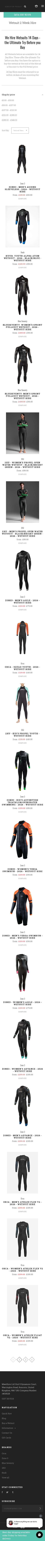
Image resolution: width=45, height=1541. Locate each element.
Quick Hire (7, 1413)
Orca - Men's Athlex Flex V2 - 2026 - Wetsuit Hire (22, 1203)
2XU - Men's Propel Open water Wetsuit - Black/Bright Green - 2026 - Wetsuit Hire (22, 533)
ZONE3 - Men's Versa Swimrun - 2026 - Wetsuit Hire (22, 936)
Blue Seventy (8, 1463)
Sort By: (5, 130)
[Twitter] (7, 1492)
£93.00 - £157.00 (9, 105)
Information (8, 1428)
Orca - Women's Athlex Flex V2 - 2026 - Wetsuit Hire (22, 1269)
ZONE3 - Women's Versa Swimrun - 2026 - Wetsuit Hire (23, 870)
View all (5, 1477)
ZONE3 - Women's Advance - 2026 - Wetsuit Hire (22, 1070)
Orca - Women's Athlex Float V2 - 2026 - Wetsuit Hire (22, 1336)
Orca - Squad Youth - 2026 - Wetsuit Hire (22, 668)
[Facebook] (2, 1492)
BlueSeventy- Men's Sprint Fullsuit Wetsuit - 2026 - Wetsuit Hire (22, 396)
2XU (4, 1468)
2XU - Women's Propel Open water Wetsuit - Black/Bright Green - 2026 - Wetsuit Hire (22, 464)
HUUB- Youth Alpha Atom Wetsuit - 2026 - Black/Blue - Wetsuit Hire (22, 258)
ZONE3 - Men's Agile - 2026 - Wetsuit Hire (22, 601)
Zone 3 (5, 1458)
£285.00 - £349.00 (9, 120)
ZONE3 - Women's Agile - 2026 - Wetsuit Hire (22, 1003)
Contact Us (7, 1433)
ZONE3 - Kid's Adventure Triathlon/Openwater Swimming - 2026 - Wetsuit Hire (22, 802)
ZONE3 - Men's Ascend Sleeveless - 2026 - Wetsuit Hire (22, 189)
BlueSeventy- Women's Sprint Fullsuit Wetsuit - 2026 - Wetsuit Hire (22, 327)
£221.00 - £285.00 (9, 115)
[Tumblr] (13, 1492)
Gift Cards (6, 1437)
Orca (4, 1453)
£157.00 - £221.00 (9, 110)
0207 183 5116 (8, 1398)
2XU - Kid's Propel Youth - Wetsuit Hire (22, 734)
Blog (4, 1418)
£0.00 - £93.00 (8, 100)
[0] (36, 6)
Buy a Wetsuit (8, 1423)
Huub (4, 1472)
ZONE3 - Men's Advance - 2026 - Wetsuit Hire (22, 1136)
